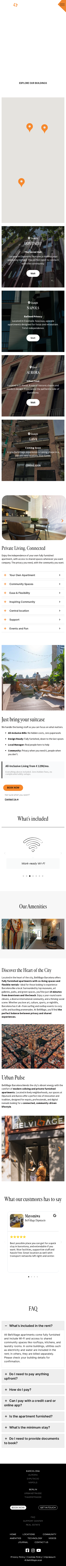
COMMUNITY (49, 1534)
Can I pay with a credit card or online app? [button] (30, 1403)
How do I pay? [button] (20, 1390)
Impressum (50, 1557)
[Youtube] (39, 1550)
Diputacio (33, 1478)
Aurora (33, 1475)
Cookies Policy (35, 1557)
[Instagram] (33, 1550)
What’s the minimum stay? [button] (29, 1427)
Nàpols (33, 1482)
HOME (13, 1534)
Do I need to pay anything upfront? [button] (26, 1376)
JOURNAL (23, 1542)
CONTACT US (41, 1542)
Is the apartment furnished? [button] (31, 1416)
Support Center (33, 1521)
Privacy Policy (18, 1557)
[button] (44, 129)
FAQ (33, 1517)
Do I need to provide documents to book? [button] (31, 1441)
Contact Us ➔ (12, 799)
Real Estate (33, 1524)
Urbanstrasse (33, 1493)
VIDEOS (52, 1538)
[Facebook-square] (27, 1550)
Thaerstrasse (33, 1497)
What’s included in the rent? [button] (31, 1326)
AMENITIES (15, 1538)
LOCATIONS (29, 1534)
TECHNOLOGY (35, 1538)
